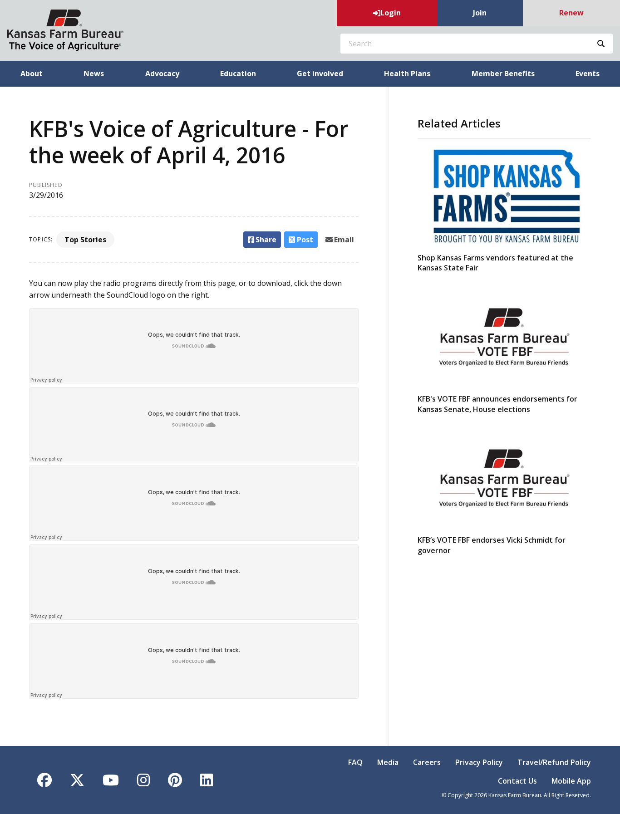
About (31, 73)
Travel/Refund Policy (554, 762)
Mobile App (571, 781)
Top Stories (85, 240)
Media (388, 762)
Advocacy (162, 73)
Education (238, 73)
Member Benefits (503, 73)
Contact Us (517, 781)
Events (588, 73)
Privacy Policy (479, 762)
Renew (571, 13)
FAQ (355, 762)
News (94, 73)
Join (480, 13)
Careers (427, 762)
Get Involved (320, 73)
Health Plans (407, 73)
